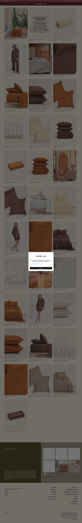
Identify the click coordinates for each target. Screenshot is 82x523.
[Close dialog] (52, 253)
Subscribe (41, 268)
